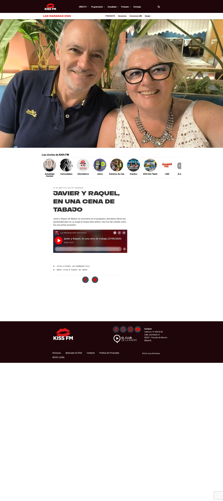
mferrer (79, 188)
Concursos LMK (135, 16)
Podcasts (125, 7)
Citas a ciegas (64, 266)
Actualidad (112, 7)
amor (59, 270)
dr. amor (83, 270)
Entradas (137, 7)
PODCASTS (110, 16)
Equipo (147, 16)
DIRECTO (82, 7)
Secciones (122, 16)
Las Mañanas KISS (81, 266)
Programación (97, 7)
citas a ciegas (70, 270)
